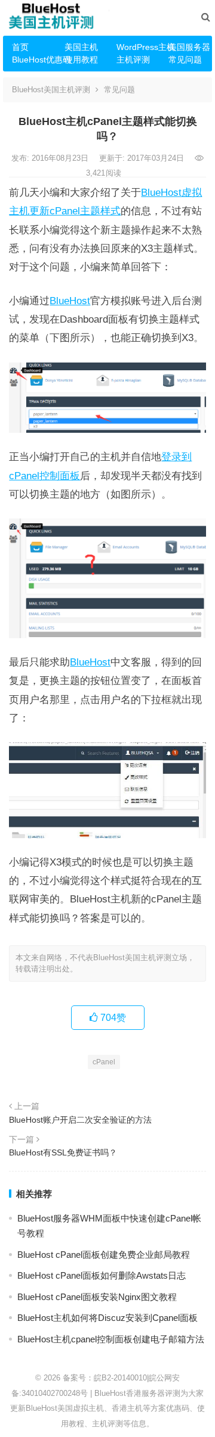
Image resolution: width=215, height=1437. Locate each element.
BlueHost (70, 300)
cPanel (104, 1062)
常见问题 (185, 59)
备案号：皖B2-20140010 (105, 1377)
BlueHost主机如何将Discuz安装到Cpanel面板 (107, 1318)
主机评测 (133, 59)
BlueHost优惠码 (33, 59)
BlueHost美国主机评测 (51, 89)
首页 (20, 47)
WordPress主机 (137, 47)
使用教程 (81, 59)
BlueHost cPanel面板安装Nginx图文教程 (97, 1297)
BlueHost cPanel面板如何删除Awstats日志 (101, 1275)
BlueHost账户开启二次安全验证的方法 (80, 1119)
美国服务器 (189, 47)
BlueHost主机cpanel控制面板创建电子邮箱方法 (110, 1339)
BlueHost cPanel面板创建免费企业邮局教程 (103, 1254)
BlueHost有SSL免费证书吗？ (63, 1152)
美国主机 (81, 47)
